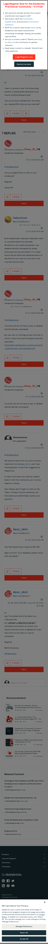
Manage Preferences (24, 926)
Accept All (24, 939)
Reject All (24, 933)
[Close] (44, 902)
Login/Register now (24, 57)
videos (10, 42)
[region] (24, 921)
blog (40, 39)
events (32, 28)
